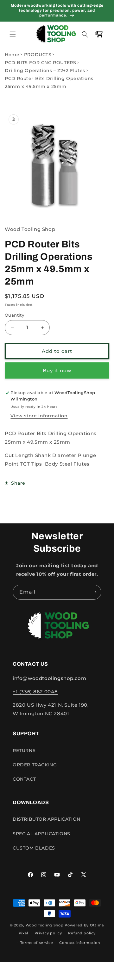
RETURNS (24, 750)
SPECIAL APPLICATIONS (41, 834)
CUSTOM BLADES (34, 848)
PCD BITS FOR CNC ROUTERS (40, 62)
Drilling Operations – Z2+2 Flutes (45, 70)
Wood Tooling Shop (45, 925)
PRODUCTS (38, 54)
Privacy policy (48, 933)
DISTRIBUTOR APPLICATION (46, 819)
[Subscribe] (94, 592)
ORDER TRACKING (35, 765)
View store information (38, 416)
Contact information (79, 942)
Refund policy (81, 933)
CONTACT (24, 779)
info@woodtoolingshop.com (49, 678)
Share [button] (18, 483)
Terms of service (36, 942)
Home (12, 54)
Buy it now (57, 370)
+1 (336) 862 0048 (35, 692)
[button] (13, 34)
